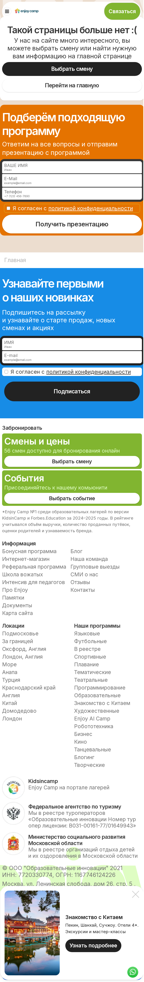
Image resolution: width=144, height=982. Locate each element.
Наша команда (89, 559)
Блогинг (84, 757)
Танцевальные (92, 749)
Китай (9, 703)
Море (9, 664)
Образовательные (97, 695)
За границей (17, 641)
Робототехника (93, 726)
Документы (17, 605)
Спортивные (90, 656)
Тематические (92, 672)
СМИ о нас (84, 574)
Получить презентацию (72, 224)
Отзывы (80, 582)
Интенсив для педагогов (33, 582)
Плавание (86, 664)
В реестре (87, 649)
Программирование (99, 687)
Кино (80, 742)
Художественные (96, 711)
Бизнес (83, 734)
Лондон (12, 718)
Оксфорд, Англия (24, 649)
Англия (11, 695)
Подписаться (72, 391)
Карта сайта (17, 613)
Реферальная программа (34, 567)
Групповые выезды (95, 567)
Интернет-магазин (26, 559)
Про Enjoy (15, 590)
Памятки (13, 597)
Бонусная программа (29, 551)
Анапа (9, 672)
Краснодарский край (28, 687)
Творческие (89, 765)
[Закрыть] (135, 894)
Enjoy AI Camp (92, 718)
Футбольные (90, 641)
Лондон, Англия (22, 656)
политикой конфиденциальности (90, 208)
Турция (11, 680)
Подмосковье (20, 633)
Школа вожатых (22, 574)
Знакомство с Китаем (102, 703)
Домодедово (19, 711)
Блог (76, 551)
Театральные (91, 680)
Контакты (82, 590)
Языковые (87, 633)
